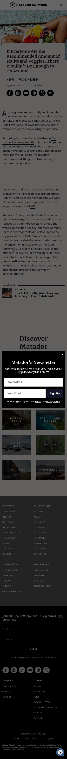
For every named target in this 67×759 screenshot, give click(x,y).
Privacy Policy (53, 401)
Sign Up (55, 393)
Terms (38, 401)
